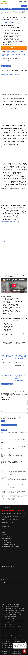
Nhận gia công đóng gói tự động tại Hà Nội (16, 485)
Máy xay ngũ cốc (20, 639)
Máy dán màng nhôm (15, 612)
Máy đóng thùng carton (7, 647)
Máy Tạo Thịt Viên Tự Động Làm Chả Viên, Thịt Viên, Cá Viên (16, 492)
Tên (2, 407)
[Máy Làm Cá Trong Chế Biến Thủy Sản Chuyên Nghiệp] (4, 497)
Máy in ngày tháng (16, 622)
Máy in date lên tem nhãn (18, 620)
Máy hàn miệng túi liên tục (15, 614)
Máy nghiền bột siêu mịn (15, 624)
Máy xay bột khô (22, 635)
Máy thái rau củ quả (6, 633)
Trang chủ (3, 11)
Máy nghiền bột (5, 624)
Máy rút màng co (14, 628)
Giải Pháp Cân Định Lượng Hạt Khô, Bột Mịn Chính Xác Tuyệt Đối (17, 472)
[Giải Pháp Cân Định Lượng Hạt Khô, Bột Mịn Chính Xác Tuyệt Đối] (4, 473)
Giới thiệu (4, 534)
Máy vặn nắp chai (14, 635)
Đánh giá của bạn (5, 397)
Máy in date (5, 323)
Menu (24, 8)
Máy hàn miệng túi (7, 329)
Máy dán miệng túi (6, 612)
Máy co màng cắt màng (8, 326)
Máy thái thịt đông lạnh (16, 633)
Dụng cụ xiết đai (5, 604)
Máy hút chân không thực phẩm (8, 618)
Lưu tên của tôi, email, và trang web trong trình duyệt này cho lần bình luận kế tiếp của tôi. (14, 417)
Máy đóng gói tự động (8, 324)
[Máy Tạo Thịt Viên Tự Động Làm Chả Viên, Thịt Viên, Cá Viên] (4, 492)
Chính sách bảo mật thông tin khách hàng (11, 546)
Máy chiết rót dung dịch (16, 606)
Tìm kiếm (24, 5)
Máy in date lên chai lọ (6, 620)
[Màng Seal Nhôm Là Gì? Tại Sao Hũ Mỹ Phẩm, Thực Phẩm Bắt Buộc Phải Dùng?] (4, 480)
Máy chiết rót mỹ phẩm (19, 608)
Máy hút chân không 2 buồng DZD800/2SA (11, 69)
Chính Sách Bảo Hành (7, 536)
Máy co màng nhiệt (6, 610)
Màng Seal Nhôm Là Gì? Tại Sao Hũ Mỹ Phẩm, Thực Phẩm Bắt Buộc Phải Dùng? (17, 479)
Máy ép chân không (6, 643)
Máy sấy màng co (14, 630)
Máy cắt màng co (15, 610)
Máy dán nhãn (6, 327)
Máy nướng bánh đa (16, 626)
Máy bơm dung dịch (14, 604)
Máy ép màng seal (6, 645)
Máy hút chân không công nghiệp (9, 616)
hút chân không (15, 318)
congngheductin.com (8, 522)
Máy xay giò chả (12, 639)
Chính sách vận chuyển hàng (8, 544)
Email (2, 411)
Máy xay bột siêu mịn (6, 637)
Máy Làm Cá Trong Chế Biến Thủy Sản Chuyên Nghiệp (16, 497)
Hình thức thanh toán (6, 542)
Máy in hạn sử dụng (6, 622)
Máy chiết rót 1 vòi (6, 606)
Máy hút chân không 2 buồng (12, 54)
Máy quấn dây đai (5, 628)
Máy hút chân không (10, 11)
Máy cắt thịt (22, 610)
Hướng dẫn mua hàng (7, 538)
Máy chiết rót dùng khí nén (7, 608)
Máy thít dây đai (5, 635)
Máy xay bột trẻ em (16, 637)
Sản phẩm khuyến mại (12, 52)
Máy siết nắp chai (5, 630)
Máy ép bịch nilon (17, 641)
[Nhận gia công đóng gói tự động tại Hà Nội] (4, 486)
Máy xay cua (4, 639)
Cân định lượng (6, 330)
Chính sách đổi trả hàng (7, 540)
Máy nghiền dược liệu (6, 626)
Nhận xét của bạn (5, 399)
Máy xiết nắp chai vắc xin (7, 641)
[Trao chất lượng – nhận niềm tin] (4, 2)
